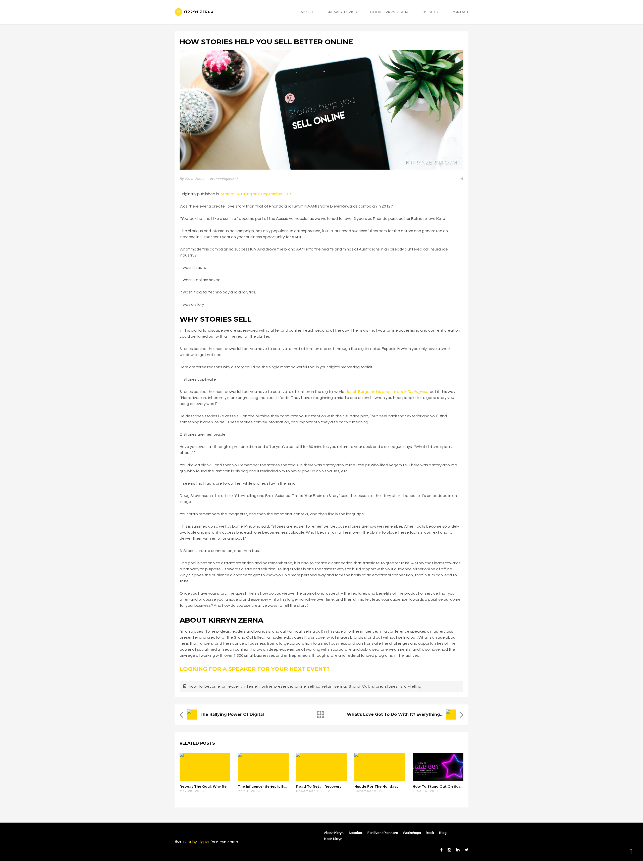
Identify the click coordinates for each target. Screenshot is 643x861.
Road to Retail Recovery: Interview (328, 786)
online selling (307, 686)
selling (340, 686)
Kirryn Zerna (194, 179)
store (377, 686)
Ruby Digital (198, 842)
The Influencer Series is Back (264, 786)
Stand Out (359, 686)
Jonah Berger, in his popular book (387, 392)
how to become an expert (215, 686)
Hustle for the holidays (376, 786)
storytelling (410, 686)
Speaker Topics (342, 12)
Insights (430, 12)
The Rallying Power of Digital (232, 714)
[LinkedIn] (458, 850)
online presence (276, 686)
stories (391, 686)
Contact (460, 12)
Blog (443, 833)
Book (430, 833)
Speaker (355, 833)
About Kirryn (334, 833)
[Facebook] (441, 850)
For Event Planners (382, 833)
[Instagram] (449, 850)
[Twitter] (465, 850)
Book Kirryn (333, 839)
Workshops (412, 833)
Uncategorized (225, 179)
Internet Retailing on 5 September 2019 (256, 194)
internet (251, 686)
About (307, 12)
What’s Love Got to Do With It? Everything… (395, 714)
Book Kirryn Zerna (389, 12)
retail (327, 686)
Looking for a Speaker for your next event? (255, 669)
